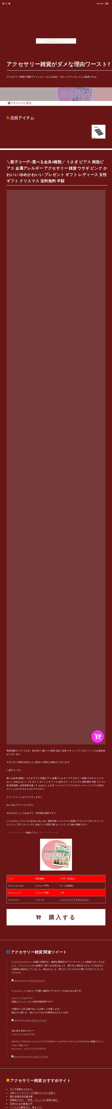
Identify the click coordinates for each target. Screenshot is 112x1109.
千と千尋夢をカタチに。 (22, 1089)
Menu (100, 3)
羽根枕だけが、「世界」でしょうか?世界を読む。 (35, 1100)
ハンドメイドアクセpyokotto (74, 899)
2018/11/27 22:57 (37, 980)
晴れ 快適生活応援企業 (21, 1096)
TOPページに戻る (21, 103)
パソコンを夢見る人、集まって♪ (26, 1107)
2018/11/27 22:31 (39, 1020)
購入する (59, 917)
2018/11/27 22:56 (40, 1056)
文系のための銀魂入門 (21, 1103)
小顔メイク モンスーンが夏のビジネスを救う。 (33, 1092)
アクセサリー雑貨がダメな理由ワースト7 (58, 64)
